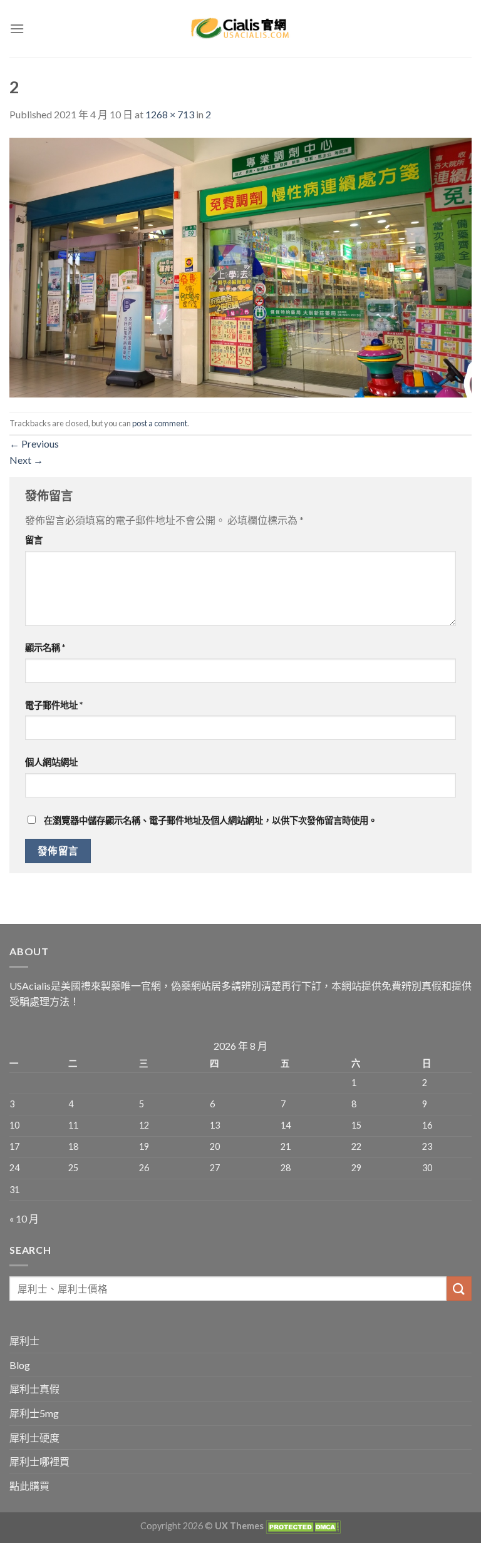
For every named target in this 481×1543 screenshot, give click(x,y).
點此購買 (29, 1486)
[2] (240, 266)
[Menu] (16, 28)
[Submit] (459, 1288)
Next (26, 460)
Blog (19, 1365)
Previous (34, 443)
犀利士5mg (34, 1413)
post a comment (159, 423)
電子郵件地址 (54, 705)
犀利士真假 (34, 1389)
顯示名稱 (45, 647)
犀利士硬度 (34, 1437)
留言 (34, 540)
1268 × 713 (169, 114)
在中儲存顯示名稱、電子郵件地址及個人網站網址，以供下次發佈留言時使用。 (210, 820)
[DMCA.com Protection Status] (302, 1525)
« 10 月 (24, 1218)
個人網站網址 (51, 762)
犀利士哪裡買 (39, 1461)
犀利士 (24, 1340)
